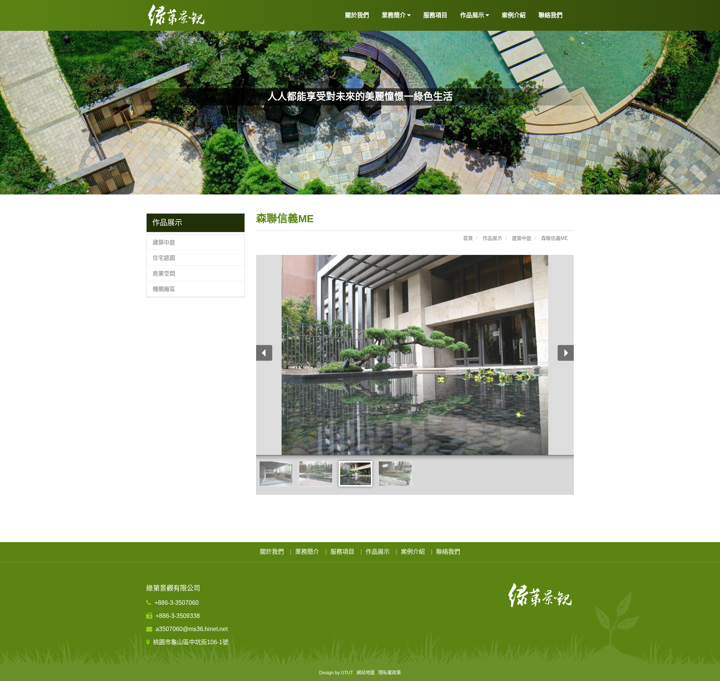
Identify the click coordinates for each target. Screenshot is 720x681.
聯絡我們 (550, 15)
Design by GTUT (336, 672)
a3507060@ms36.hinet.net (191, 629)
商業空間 (164, 273)
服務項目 (435, 15)
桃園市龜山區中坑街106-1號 (190, 642)
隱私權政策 (389, 672)
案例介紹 (514, 15)
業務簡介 (307, 551)
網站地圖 (366, 672)
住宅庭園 (164, 258)
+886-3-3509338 (177, 616)
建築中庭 (164, 242)
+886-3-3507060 (176, 603)
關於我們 (357, 15)
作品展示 (378, 551)
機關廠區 (164, 289)
